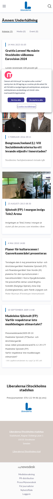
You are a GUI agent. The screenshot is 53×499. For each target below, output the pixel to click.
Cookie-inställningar (26, 106)
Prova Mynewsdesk (26, 482)
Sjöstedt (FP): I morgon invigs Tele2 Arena (25, 212)
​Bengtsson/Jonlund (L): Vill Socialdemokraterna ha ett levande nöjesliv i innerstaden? (26, 147)
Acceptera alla (36, 100)
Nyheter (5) (7, 31)
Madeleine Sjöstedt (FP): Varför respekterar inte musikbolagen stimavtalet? (23, 320)
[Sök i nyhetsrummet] (50, 6)
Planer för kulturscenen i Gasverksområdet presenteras (25, 251)
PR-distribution (26, 478)
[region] (26, 90)
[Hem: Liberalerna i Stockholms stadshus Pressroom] (26, 6)
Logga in (26, 494)
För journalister (26, 486)
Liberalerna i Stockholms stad (27, 451)
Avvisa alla (16, 100)
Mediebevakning (26, 474)
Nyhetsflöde (26, 490)
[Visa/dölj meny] (4, 6)
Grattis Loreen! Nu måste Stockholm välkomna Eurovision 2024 (22, 55)
